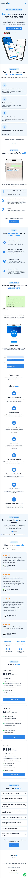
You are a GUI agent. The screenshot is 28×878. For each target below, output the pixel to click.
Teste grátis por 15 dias (13, 28)
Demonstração (13, 221)
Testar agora (13, 699)
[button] (11, 531)
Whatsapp (14, 845)
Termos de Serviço (14, 873)
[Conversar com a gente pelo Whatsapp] (24, 874)
